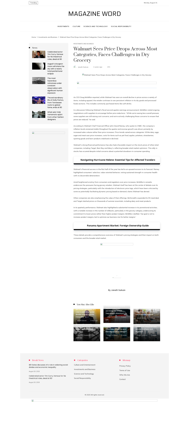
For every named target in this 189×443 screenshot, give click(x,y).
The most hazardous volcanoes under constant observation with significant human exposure (55, 85)
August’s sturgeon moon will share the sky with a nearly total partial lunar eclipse (55, 69)
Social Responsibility (82, 378)
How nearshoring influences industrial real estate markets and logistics (146, 328)
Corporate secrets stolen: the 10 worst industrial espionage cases (84, 328)
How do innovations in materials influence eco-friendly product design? (116, 329)
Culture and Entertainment (84, 365)
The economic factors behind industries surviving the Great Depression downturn (115, 310)
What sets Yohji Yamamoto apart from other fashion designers (55, 116)
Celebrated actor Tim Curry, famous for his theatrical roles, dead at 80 (55, 55)
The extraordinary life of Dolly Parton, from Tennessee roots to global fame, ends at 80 (55, 102)
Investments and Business (84, 43)
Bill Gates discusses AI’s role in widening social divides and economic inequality (86, 313)
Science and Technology (84, 374)
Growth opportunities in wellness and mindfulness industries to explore (146, 312)
